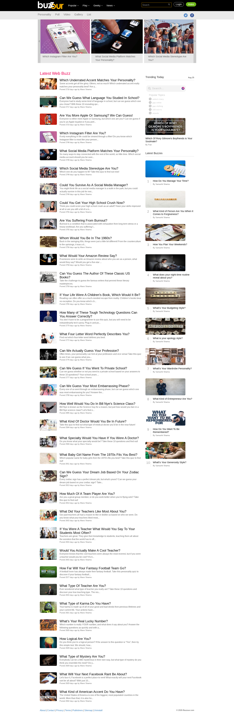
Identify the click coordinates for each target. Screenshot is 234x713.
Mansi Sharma (86, 89)
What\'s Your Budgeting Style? (169, 308)
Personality (44, 14)
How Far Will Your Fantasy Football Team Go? (93, 568)
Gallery (78, 14)
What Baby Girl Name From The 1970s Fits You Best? (98, 454)
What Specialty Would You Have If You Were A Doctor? (99, 438)
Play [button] (85, 5)
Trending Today (169, 77)
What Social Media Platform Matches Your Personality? (99, 151)
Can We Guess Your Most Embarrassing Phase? (94, 386)
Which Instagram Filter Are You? (83, 133)
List (89, 14)
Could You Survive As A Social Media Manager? (94, 185)
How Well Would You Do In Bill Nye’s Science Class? (97, 403)
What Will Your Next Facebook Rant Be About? (93, 674)
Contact (51, 710)
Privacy (59, 710)
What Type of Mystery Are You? (82, 656)
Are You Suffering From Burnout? (83, 220)
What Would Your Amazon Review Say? (88, 256)
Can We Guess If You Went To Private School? (93, 368)
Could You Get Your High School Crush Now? (92, 203)
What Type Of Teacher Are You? (83, 586)
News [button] (110, 5)
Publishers (77, 710)
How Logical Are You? (75, 639)
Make (191, 4)
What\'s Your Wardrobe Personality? (172, 368)
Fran (150, 145)
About (43, 710)
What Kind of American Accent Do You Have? (92, 692)
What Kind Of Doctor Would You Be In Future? (93, 421)
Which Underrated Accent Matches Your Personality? (97, 80)
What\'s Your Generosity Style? (169, 462)
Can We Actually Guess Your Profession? (89, 350)
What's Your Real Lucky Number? (84, 621)
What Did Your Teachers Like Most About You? (93, 511)
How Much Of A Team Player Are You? (87, 493)
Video (67, 14)
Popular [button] (72, 5)
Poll (57, 14)
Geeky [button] (97, 5)
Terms (68, 710)
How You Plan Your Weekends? (170, 244)
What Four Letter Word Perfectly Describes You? (94, 334)
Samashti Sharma (163, 184)
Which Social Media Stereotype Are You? (89, 168)
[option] (64, 41)
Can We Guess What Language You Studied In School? (99, 98)
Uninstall (98, 710)
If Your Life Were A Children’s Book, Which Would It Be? (100, 295)
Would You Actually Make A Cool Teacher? (90, 550)
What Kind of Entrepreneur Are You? (172, 398)
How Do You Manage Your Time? (171, 181)
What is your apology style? (168, 338)
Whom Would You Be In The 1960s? (86, 238)
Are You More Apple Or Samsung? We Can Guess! (96, 115)
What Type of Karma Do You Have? (85, 603)
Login (179, 4)
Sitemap (88, 710)
